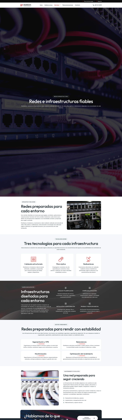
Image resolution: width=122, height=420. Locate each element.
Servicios (56, 5)
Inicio (41, 5)
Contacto (77, 5)
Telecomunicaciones (67, 5)
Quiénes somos (48, 5)
